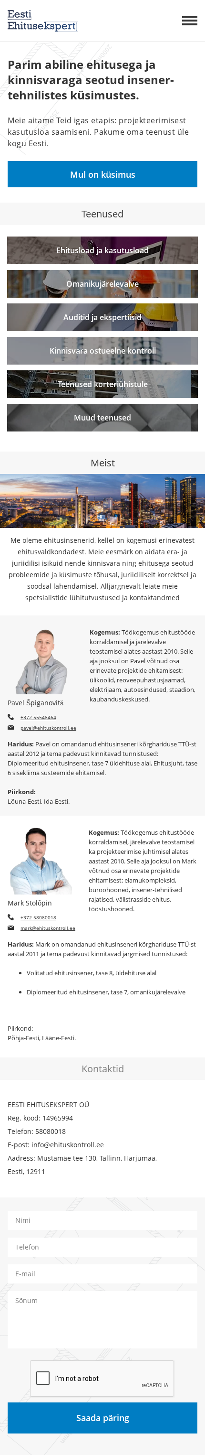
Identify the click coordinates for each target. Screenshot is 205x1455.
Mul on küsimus (102, 174)
